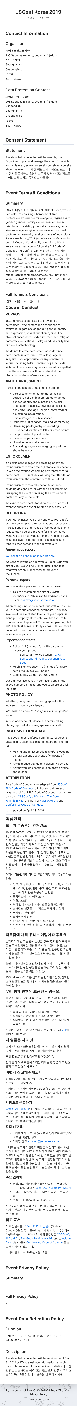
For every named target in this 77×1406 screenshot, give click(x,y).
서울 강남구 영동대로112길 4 (53, 1187)
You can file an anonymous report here (30, 556)
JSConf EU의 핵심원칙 (37, 1226)
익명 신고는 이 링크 (17, 1109)
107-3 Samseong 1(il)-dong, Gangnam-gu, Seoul (42, 658)
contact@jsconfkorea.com (37, 600)
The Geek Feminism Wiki (36, 1238)
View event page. (38, 1399)
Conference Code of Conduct (45, 1242)
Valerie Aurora (49, 800)
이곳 (64, 1029)
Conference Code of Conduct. (25, 804)
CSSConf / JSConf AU (31, 796)
